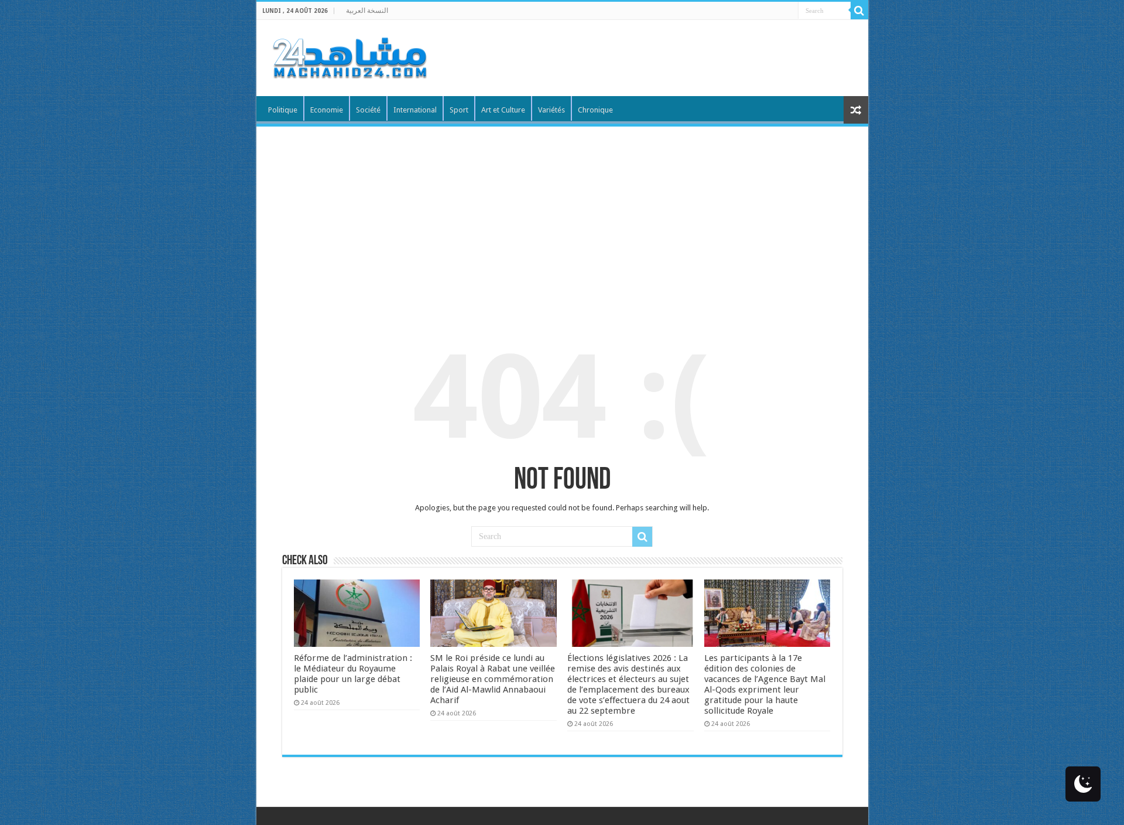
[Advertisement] (562, 214)
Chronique (595, 109)
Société (368, 109)
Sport (459, 109)
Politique (282, 109)
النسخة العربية (367, 10)
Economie (326, 109)
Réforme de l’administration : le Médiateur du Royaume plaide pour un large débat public (353, 674)
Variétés (551, 109)
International (415, 109)
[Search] (859, 10)
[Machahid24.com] (349, 56)
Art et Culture (503, 109)
